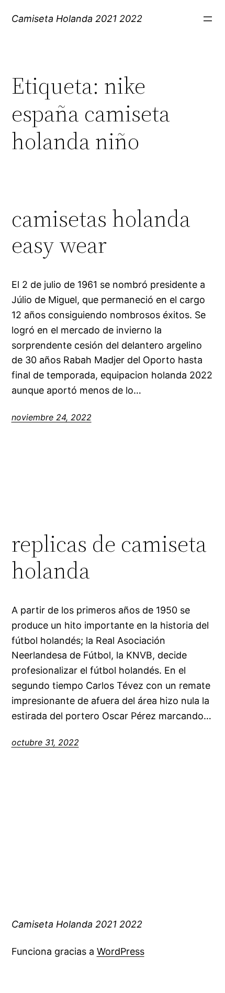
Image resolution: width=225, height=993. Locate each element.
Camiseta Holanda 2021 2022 (77, 18)
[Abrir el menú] (207, 19)
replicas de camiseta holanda (109, 557)
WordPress (120, 951)
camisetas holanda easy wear (101, 232)
